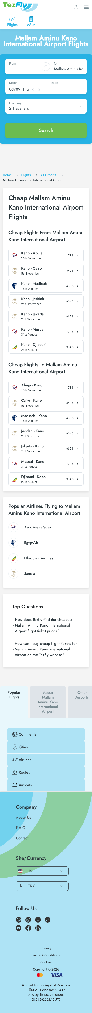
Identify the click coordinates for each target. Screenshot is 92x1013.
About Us (23, 817)
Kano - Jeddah (32, 299)
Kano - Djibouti (33, 344)
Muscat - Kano (32, 461)
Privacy (46, 948)
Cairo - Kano (31, 400)
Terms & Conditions (46, 955)
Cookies (46, 962)
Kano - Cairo (31, 268)
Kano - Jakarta (32, 314)
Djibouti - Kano (33, 476)
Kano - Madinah (34, 283)
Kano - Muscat (32, 329)
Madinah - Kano (34, 415)
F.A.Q (20, 827)
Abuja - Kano (31, 385)
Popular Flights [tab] (14, 695)
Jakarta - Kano (32, 446)
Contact (22, 838)
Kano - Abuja (31, 253)
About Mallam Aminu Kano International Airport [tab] (48, 702)
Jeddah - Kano (32, 431)
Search (46, 130)
